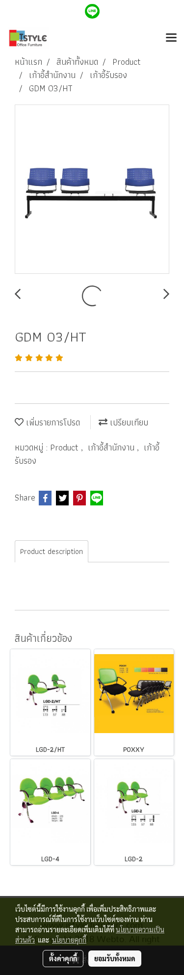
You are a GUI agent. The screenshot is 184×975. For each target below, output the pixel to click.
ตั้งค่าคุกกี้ (63, 958)
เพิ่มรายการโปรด (52, 422)
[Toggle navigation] (171, 38)
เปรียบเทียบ (127, 422)
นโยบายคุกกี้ (69, 939)
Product (65, 447)
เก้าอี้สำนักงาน (112, 447)
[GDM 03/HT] (92, 189)
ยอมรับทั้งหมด (114, 958)
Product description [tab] (51, 551)
